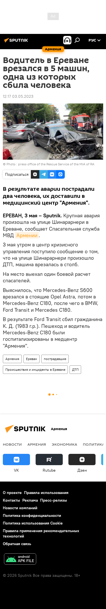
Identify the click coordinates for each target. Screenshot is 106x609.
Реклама (30, 500)
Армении (26, 235)
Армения (12, 359)
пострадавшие (55, 359)
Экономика (64, 444)
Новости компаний (20, 507)
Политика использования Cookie (33, 523)
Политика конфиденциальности (32, 515)
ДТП (75, 369)
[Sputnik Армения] (17, 42)
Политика (94, 444)
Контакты (11, 500)
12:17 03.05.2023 (18, 96)
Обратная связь (17, 543)
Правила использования (46, 492)
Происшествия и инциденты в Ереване (35, 369)
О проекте (12, 492)
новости (12, 444)
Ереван (31, 359)
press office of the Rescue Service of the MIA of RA (56, 164)
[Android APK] (20, 559)
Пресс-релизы (53, 500)
